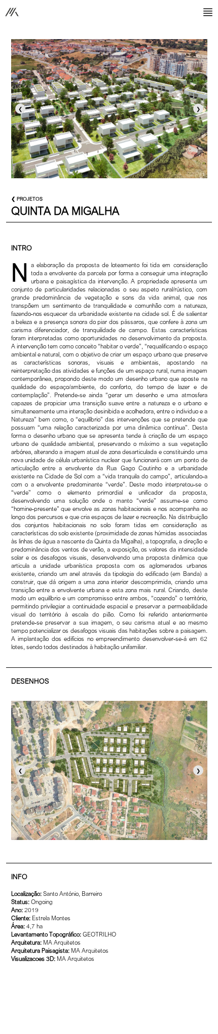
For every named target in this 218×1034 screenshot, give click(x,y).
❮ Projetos (27, 199)
